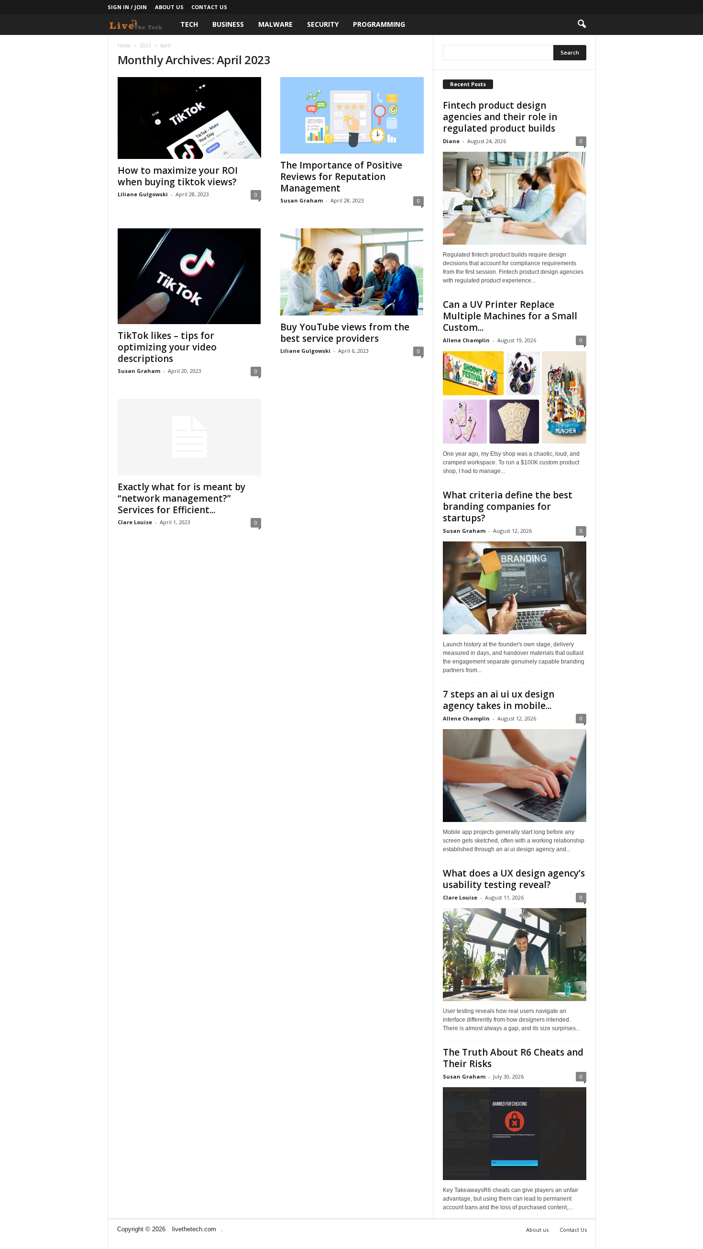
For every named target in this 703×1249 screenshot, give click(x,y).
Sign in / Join (127, 7)
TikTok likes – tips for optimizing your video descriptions (167, 347)
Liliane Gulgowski (143, 194)
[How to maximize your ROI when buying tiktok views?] (189, 118)
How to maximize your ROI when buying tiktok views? (178, 176)
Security (323, 24)
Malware (275, 24)
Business (228, 24)
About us (169, 7)
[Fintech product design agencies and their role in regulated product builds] (514, 198)
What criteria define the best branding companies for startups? (507, 506)
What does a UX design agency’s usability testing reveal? (514, 879)
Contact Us (209, 7)
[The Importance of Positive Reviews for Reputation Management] (352, 115)
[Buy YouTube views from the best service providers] (352, 271)
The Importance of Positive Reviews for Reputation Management (341, 176)
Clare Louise (135, 522)
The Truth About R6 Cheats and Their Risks (513, 1058)
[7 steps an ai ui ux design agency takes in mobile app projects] (514, 775)
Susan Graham (301, 200)
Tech (189, 24)
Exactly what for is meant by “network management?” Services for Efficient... (181, 498)
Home (124, 45)
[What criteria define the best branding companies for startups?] (514, 587)
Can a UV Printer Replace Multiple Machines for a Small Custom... (510, 316)
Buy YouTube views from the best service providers (344, 333)
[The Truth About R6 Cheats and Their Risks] (514, 1133)
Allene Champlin (466, 340)
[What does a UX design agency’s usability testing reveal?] (514, 954)
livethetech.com (194, 1229)
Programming (379, 24)
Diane (451, 141)
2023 (145, 45)
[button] (581, 24)
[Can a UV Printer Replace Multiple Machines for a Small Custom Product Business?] (514, 397)
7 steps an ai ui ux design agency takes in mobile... (498, 700)
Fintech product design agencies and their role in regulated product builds (500, 117)
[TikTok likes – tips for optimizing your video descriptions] (189, 276)
